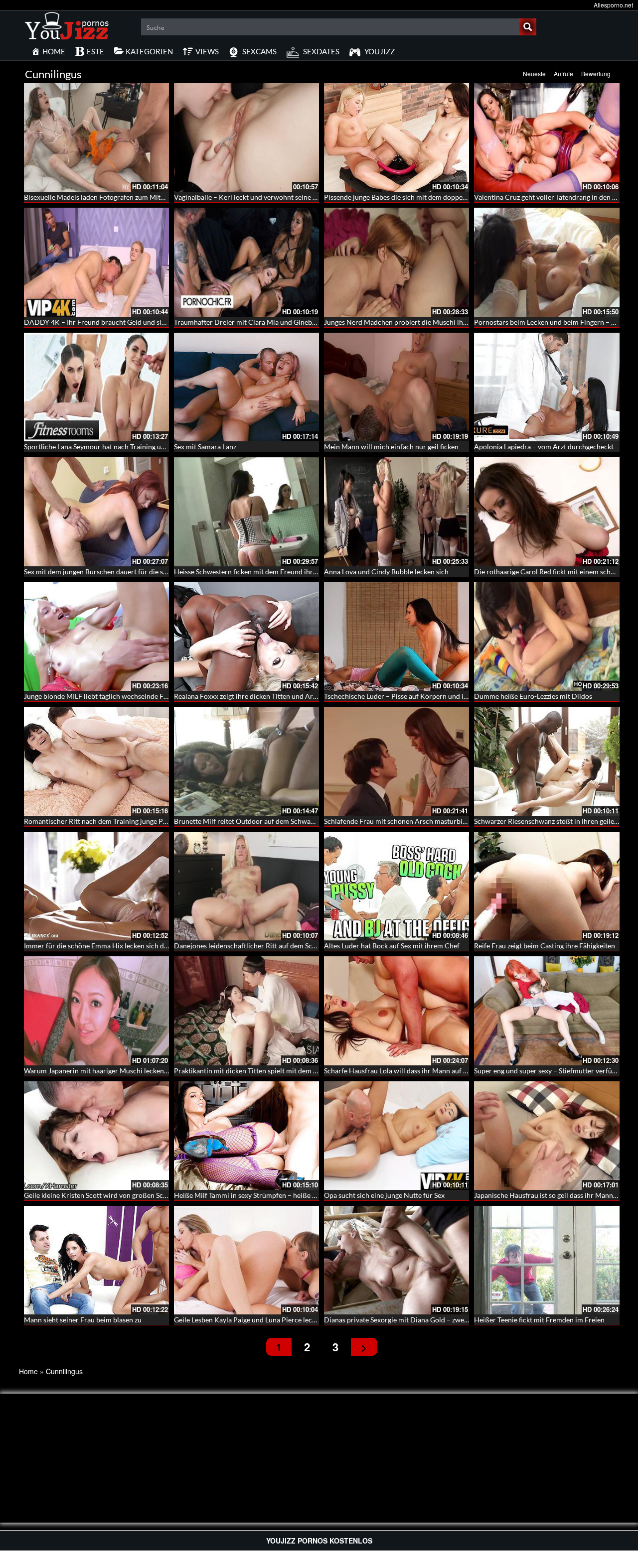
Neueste (534, 73)
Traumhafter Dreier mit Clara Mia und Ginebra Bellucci (259, 322)
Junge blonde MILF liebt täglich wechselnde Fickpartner (110, 696)
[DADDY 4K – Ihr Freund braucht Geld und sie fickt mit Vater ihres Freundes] (96, 262)
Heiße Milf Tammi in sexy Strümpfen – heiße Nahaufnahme (265, 1195)
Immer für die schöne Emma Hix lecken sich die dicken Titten (117, 945)
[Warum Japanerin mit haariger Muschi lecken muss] (96, 1010)
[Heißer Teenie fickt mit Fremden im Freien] (546, 1260)
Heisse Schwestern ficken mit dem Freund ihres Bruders (260, 571)
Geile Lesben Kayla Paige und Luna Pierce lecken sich (255, 1319)
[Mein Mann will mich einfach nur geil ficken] (396, 387)
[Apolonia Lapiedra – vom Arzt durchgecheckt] (546, 387)
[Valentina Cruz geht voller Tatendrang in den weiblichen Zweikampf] (546, 137)
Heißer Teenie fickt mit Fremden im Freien (539, 1319)
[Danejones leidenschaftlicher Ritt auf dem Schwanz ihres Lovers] (246, 886)
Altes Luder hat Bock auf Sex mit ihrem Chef (392, 945)
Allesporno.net (613, 4)
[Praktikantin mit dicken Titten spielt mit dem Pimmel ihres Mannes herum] (246, 1010)
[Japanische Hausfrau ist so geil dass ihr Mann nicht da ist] (546, 1135)
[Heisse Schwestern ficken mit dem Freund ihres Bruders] (246, 511)
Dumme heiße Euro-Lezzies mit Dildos (533, 696)
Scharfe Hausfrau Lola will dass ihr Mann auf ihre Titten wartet (420, 1070)
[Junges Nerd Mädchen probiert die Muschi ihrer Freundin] (396, 262)
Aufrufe (563, 73)
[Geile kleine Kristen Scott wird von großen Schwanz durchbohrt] (96, 1135)
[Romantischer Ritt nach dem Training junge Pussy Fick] (96, 761)
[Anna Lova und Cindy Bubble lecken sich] (396, 511)
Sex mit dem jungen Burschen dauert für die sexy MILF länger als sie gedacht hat (146, 571)
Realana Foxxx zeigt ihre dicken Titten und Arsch (248, 696)
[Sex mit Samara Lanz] (246, 387)
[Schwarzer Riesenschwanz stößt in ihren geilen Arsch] (546, 761)
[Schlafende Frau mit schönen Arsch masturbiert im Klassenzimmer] (396, 761)
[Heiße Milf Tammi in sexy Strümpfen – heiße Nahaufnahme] (246, 1135)
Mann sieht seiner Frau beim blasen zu (83, 1319)
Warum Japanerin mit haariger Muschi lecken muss (102, 1070)
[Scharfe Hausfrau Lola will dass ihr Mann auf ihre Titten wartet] (396, 1010)
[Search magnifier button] (527, 26)
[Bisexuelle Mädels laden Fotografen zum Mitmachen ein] (96, 137)
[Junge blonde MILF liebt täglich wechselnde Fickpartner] (96, 636)
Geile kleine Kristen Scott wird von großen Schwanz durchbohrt (122, 1195)
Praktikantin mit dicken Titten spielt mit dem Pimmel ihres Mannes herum (288, 1070)
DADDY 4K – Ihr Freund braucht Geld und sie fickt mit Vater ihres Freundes (141, 322)
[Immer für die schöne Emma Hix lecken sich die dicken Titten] (96, 886)
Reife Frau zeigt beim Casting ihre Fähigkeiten (544, 945)
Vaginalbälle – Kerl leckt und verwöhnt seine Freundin (257, 197)
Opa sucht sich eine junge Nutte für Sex (384, 1195)
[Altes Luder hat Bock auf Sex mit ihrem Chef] (396, 886)
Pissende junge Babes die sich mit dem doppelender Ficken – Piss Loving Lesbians (449, 197)
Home (28, 1371)
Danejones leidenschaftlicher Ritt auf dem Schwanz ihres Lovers (272, 945)
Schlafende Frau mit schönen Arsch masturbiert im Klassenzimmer (427, 821)
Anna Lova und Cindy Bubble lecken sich (386, 571)
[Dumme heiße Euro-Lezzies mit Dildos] (546, 636)
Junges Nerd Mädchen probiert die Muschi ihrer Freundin (413, 322)
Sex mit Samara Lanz (205, 446)
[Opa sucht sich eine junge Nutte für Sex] (396, 1135)
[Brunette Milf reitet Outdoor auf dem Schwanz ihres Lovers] (246, 761)
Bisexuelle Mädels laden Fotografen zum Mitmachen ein (110, 197)
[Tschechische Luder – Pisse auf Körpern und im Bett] (396, 636)
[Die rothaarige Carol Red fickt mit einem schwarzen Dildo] (546, 511)
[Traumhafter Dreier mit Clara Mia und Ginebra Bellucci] (246, 262)
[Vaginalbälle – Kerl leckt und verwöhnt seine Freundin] (246, 137)
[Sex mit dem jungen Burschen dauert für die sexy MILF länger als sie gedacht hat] (96, 511)
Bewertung (596, 73)
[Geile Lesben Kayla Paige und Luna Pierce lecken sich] (246, 1260)
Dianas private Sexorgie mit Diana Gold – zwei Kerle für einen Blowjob (432, 1319)
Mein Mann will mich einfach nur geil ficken (391, 446)
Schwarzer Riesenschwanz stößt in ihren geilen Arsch (556, 821)
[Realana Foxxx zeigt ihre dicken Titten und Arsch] (246, 636)
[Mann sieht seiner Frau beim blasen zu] (96, 1260)
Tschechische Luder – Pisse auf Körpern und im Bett (404, 696)
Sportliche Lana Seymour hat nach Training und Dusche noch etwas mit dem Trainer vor (158, 446)
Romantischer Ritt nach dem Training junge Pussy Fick (107, 821)
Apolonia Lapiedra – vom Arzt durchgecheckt (544, 446)
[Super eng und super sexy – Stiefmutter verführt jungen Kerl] (546, 1010)
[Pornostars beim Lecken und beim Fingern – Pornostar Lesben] (546, 262)
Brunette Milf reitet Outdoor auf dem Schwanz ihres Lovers (265, 821)
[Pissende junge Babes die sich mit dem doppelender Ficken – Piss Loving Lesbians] (396, 137)
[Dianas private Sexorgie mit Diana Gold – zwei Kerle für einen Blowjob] (396, 1260)
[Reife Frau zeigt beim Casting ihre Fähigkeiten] (546, 886)
